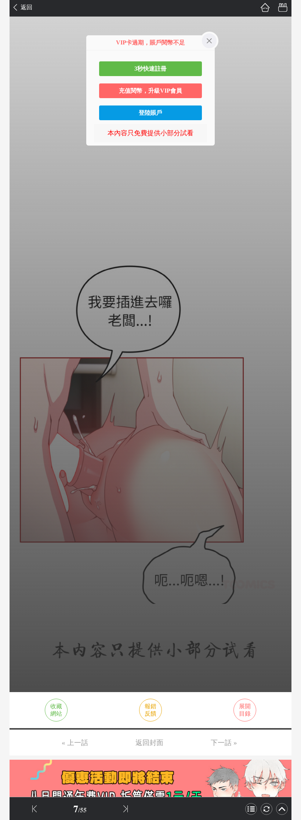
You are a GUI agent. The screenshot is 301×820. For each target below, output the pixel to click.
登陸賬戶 (150, 113)
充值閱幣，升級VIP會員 (150, 90)
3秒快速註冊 (150, 68)
